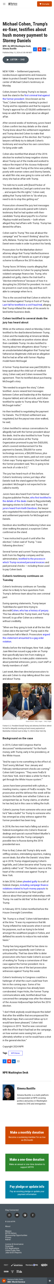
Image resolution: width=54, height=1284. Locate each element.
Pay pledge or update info (27, 1187)
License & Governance (14, 1244)
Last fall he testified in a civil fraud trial (22, 304)
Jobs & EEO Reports (13, 1253)
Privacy (8, 1237)
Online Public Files (12, 1250)
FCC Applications (12, 1248)
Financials (9, 1246)
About (7, 1226)
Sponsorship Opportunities (16, 1235)
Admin (8, 1240)
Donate (45, 4)
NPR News (15, 1053)
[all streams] (50, 1280)
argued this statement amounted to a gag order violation (26, 638)
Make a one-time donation (27, 1159)
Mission (8, 1231)
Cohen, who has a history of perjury (30, 610)
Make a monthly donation (27, 1132)
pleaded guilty (30, 881)
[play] (4, 1280)
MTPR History (11, 1233)
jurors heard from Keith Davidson (20, 508)
